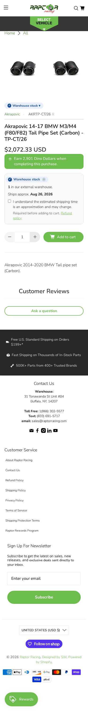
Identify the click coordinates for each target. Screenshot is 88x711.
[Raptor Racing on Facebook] (37, 432)
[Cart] (82, 8)
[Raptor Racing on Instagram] (43, 432)
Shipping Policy (15, 490)
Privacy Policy (14, 500)
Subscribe (44, 597)
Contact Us (12, 470)
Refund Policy (14, 480)
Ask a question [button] (44, 311)
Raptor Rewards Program (21, 530)
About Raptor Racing (18, 460)
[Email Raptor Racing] (31, 432)
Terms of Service (16, 510)
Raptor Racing (30, 657)
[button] (44, 23)
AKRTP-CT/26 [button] (39, 114)
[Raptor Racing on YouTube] (55, 432)
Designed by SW (54, 657)
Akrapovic (12, 114)
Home (9, 33)
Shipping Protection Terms (22, 520)
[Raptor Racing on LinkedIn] (49, 432)
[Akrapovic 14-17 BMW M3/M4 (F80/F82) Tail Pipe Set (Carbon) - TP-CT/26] (43, 67)
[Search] (76, 8)
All (25, 33)
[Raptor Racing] (44, 8)
